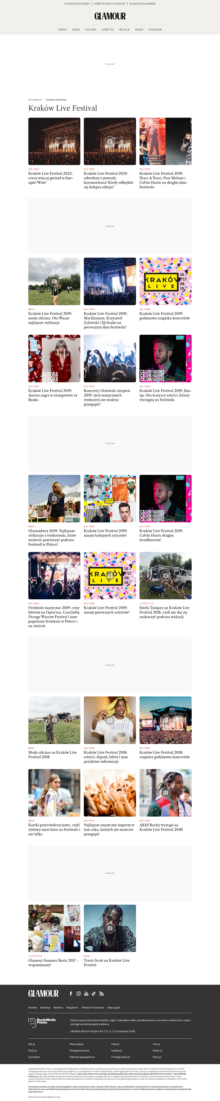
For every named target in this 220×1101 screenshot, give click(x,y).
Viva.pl (156, 1044)
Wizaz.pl (157, 1050)
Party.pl (32, 1050)
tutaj (58, 1097)
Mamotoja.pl (76, 1044)
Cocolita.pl (34, 1057)
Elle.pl (31, 1044)
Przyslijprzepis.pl (120, 1057)
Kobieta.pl (116, 1050)
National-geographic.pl (82, 1057)
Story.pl (157, 1057)
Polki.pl (115, 1044)
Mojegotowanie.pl (79, 1050)
